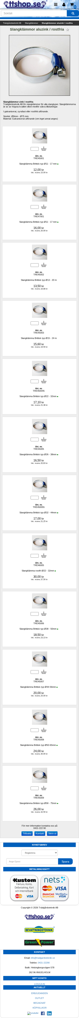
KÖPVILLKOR (40, 1008)
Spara (65, 861)
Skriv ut (52, 833)
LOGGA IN (39, 984)
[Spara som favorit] (67, 29)
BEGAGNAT (39, 1003)
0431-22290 (44, 962)
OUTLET (39, 998)
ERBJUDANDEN (39, 993)
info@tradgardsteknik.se (43, 958)
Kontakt (40, 833)
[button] (64, 4)
